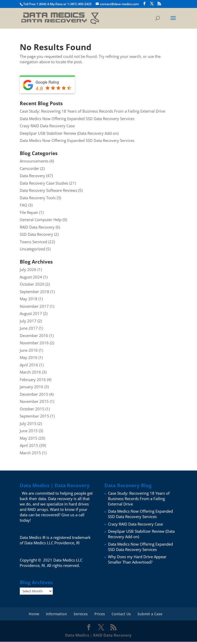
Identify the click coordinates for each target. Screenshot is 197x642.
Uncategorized (32, 248)
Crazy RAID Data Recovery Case (47, 125)
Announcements (34, 161)
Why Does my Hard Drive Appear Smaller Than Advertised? (137, 559)
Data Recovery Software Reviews (48, 190)
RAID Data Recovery (37, 227)
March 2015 (30, 452)
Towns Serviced (33, 241)
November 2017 (34, 306)
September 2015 (34, 416)
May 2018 (28, 298)
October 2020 (32, 284)
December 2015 (34, 394)
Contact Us (121, 613)
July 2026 (28, 269)
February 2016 (33, 379)
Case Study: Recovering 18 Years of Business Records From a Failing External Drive (92, 111)
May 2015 (28, 438)
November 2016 (34, 342)
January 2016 (31, 386)
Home (34, 613)
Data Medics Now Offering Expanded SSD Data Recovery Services (77, 118)
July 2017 (28, 320)
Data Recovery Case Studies (44, 183)
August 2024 (31, 276)
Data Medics (77, 635)
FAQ (23, 204)
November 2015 (34, 401)
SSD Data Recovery (36, 234)
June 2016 (29, 350)
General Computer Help (41, 219)
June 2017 (29, 328)
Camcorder (29, 168)
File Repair (29, 212)
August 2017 (31, 313)
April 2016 (29, 364)
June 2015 (29, 430)
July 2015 (28, 423)
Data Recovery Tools (38, 197)
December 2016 (34, 335)
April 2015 (29, 445)
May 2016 (28, 357)
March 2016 (30, 372)
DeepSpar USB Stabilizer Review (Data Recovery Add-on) (69, 133)
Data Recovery (32, 175)
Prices (99, 613)
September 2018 (34, 291)
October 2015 (32, 408)
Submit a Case (149, 613)
